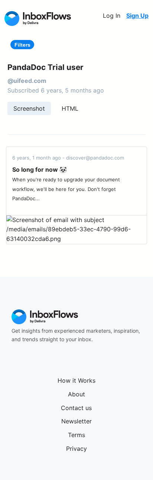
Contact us (76, 408)
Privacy (76, 448)
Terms (76, 435)
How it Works (76, 380)
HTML (70, 108)
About (76, 394)
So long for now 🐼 (39, 169)
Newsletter (76, 421)
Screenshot (29, 108)
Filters (22, 45)
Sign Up (137, 15)
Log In (111, 15)
